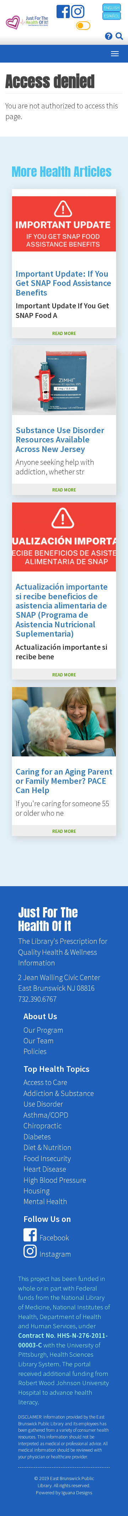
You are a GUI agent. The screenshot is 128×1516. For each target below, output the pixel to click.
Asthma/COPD (45, 1115)
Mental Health (45, 1201)
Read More (64, 333)
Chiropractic (42, 1126)
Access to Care (45, 1082)
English (111, 7)
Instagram (54, 1254)
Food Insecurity (47, 1158)
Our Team (38, 1041)
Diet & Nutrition (47, 1147)
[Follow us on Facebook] (64, 15)
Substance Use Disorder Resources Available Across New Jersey (60, 439)
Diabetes (37, 1137)
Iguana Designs (77, 1492)
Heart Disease (44, 1169)
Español (111, 15)
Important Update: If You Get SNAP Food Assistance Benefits (63, 283)
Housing (36, 1191)
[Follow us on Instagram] (78, 15)
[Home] (26, 22)
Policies (35, 1051)
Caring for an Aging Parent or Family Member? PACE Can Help (64, 781)
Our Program (43, 1030)
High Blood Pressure (54, 1180)
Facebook (53, 1238)
